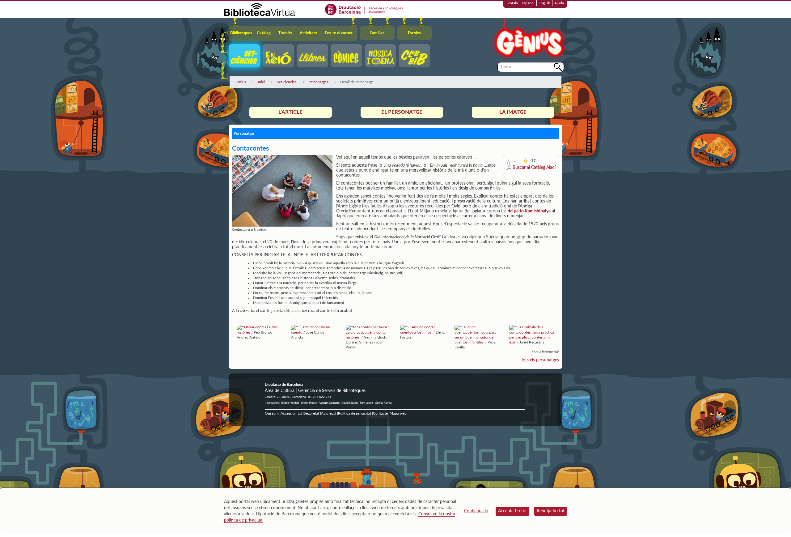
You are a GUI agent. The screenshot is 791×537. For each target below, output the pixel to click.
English (544, 3)
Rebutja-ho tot (551, 511)
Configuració (476, 511)
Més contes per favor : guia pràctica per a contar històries (367, 332)
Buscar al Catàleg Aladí (534, 167)
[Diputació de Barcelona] (364, 9)
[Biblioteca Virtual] (260, 9)
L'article (290, 112)
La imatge (513, 112)
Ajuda (559, 3)
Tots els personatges (540, 360)
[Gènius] (528, 40)
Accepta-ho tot (512, 511)
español (528, 3)
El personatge (401, 112)
